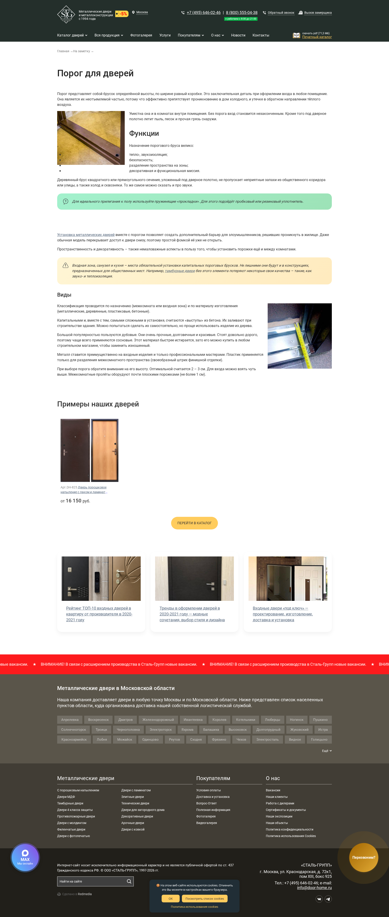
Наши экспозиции (279, 816)
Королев (219, 720)
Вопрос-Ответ (206, 803)
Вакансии (273, 790)
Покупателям (213, 778)
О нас (273, 778)
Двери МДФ (66, 797)
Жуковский (299, 730)
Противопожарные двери (76, 816)
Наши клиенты (277, 797)
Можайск (124, 740)
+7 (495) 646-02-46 (204, 12)
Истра (323, 730)
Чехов (241, 740)
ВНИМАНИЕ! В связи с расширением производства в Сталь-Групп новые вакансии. (93, 664)
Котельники (245, 720)
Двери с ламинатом (136, 790)
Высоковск (238, 730)
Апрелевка (70, 720)
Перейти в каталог (194, 523)
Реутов (174, 740)
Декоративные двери (137, 816)
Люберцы (272, 720)
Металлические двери (85, 778)
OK (171, 899)
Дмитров (125, 720)
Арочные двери (132, 823)
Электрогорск (161, 730)
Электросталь (267, 740)
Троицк (101, 730)
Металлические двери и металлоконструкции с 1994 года (96, 15)
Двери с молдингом (71, 823)
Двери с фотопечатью (73, 836)
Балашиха (211, 730)
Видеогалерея (206, 823)
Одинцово (150, 740)
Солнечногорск (73, 730)
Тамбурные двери (70, 803)
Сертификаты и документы (286, 810)
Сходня (196, 740)
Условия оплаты (208, 790)
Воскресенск (98, 720)
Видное (295, 740)
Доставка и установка (213, 797)
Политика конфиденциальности (289, 829)
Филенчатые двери (71, 829)
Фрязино (219, 740)
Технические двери (135, 803)
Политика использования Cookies (291, 836)
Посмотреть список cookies (204, 899)
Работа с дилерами (280, 803)
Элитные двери (132, 797)
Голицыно (319, 740)
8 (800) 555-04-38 (242, 12)
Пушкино (320, 720)
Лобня (102, 740)
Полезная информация (213, 810)
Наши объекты (277, 823)
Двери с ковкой (133, 829)
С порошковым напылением (78, 790)
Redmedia (85, 894)
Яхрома (187, 730)
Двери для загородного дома (143, 810)
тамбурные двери (180, 271)
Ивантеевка (193, 720)
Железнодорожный (158, 720)
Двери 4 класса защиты (75, 810)
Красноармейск (74, 740)
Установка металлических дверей (86, 235)
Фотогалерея (206, 816)
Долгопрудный (268, 730)
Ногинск (296, 720)
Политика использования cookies (194, 907)
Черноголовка (128, 730)
